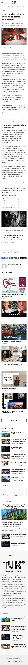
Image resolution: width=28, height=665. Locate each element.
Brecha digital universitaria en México (12, 341)
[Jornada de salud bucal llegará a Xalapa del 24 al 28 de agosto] (14, 285)
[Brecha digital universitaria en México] (14, 332)
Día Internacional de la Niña (9, 250)
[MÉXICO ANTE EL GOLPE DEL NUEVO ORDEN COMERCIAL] (14, 401)
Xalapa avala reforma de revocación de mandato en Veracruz (18, 478)
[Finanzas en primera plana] (14, 379)
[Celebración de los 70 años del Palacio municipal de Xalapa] (5, 434)
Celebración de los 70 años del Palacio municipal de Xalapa (18, 433)
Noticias (20, 661)
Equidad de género (7, 252)
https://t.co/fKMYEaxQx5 (11, 237)
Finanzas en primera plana (9, 388)
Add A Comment (14, 420)
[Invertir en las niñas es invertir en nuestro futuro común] (14, 36)
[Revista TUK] (14, 2)
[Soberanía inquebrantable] (14, 309)
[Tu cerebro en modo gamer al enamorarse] (5, 464)
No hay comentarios (10, 25)
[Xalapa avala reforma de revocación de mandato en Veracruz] (5, 479)
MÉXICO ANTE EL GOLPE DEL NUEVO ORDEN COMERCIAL (12, 412)
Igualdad (16, 252)
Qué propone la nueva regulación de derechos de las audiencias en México (12, 365)
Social (7, 6)
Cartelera (15, 661)
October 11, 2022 (9, 242)
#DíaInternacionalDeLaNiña (16, 235)
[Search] (26, 2)
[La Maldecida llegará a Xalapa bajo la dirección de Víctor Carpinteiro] (5, 449)
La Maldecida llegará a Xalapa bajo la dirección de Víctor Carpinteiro (18, 448)
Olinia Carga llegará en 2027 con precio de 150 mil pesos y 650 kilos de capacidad (19, 456)
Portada (3, 6)
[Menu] (2, 2)
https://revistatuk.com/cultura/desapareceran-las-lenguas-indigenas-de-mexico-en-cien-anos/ (13, 202)
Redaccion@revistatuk (12, 23)
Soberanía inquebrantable (8, 319)
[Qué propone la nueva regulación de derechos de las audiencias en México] (14, 354)
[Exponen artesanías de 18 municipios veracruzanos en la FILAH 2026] (5, 471)
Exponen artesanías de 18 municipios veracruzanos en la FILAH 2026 (18, 471)
